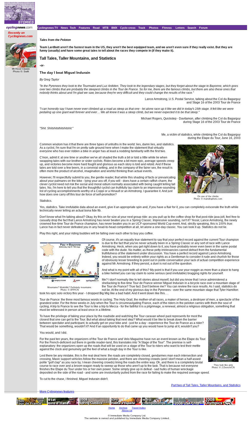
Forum (203, 27)
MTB (105, 27)
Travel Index (139, 407)
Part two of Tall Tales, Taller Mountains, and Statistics (205, 385)
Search (191, 27)
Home (111, 407)
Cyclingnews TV (47, 27)
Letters (180, 27)
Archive (123, 407)
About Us (127, 410)
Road (96, 27)
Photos (153, 27)
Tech (73, 27)
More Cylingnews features (57, 391)
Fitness (167, 27)
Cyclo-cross (127, 27)
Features (84, 27)
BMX (114, 27)
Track (141, 27)
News (64, 27)
